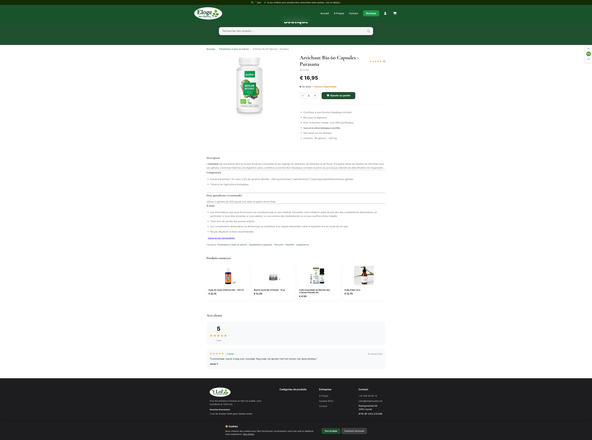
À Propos (339, 13)
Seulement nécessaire (354, 431)
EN (588, 59)
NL (588, 48)
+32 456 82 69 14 (368, 395)
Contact (353, 13)
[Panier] (395, 13)
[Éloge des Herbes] (208, 13)
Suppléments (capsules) (260, 244)
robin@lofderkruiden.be (370, 401)
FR (588, 54)
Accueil (325, 13)
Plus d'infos (248, 434)
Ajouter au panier (340, 95)
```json (258, 2)
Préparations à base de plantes (234, 49)
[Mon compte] (385, 13)
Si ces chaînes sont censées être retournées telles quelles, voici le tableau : (304, 2)
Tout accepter (331, 431)
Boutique (371, 13)
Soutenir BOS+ (326, 401)
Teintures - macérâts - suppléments (291, 244)
